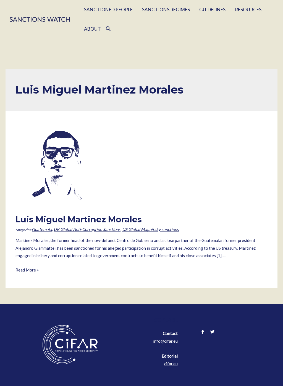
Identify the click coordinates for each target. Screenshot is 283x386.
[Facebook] (203, 332)
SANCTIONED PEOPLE (108, 9)
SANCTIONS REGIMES (166, 9)
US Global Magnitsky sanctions (150, 229)
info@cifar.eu (165, 341)
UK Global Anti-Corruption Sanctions (87, 229)
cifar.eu (171, 363)
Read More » (27, 269)
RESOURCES (248, 9)
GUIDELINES (212, 9)
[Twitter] (212, 332)
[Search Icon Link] (108, 29)
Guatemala (42, 229)
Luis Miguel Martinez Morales (78, 219)
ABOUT (92, 29)
